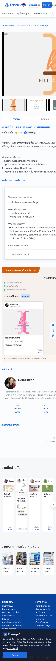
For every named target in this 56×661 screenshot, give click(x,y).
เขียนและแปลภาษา (24, 26)
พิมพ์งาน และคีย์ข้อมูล (41, 26)
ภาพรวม (16, 119)
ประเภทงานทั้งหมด (8, 26)
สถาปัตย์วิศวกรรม (9, 629)
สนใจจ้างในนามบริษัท (21, 254)
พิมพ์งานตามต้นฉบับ (33, 496)
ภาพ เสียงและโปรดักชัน (11, 622)
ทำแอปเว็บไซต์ (8, 616)
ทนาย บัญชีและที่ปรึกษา (12, 625)
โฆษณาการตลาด (40, 13)
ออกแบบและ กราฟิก (10, 612)
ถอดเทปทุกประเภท (12, 338)
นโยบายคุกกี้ (12, 648)
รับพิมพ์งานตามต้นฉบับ (7, 496)
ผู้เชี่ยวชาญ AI (23, 13)
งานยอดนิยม (7, 13)
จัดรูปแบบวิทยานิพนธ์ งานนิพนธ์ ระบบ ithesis (21, 504)
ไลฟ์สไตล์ (5, 619)
